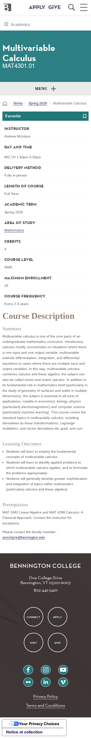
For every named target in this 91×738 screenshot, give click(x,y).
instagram (45, 668)
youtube (63, 668)
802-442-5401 (46, 590)
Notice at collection (24, 732)
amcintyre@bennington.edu (23, 537)
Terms (18, 103)
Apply (57, 617)
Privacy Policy (45, 696)
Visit (33, 643)
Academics (20, 26)
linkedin (45, 680)
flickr (28, 680)
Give (57, 643)
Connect (33, 617)
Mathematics (14, 230)
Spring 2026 (37, 103)
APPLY (37, 7)
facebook (28, 668)
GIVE (54, 7)
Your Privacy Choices (39, 723)
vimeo (63, 680)
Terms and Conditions (45, 705)
